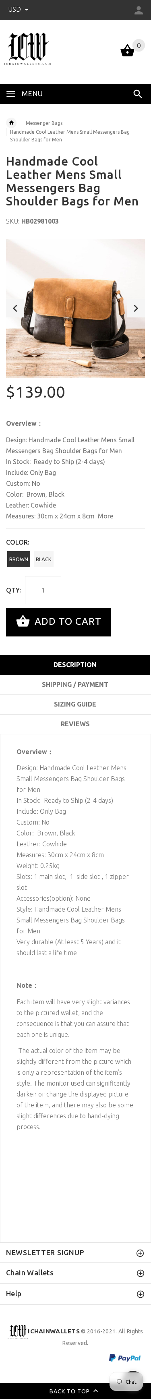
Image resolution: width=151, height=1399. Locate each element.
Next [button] (136, 308)
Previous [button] (15, 308)
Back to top (70, 1391)
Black (44, 559)
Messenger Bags (44, 123)
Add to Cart (66, 621)
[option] (75, 308)
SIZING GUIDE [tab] (75, 704)
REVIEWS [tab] (75, 723)
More (105, 516)
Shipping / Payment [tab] (75, 684)
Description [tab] (75, 664)
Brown (18, 559)
